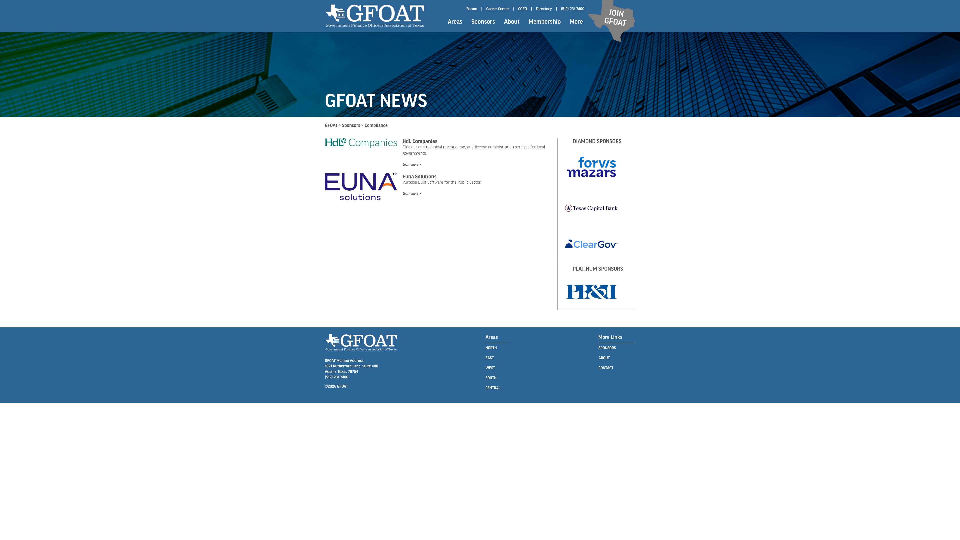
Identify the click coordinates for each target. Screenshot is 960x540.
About (512, 21)
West (490, 368)
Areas (455, 21)
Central (493, 388)
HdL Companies (420, 141)
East (490, 358)
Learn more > (412, 164)
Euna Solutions (420, 176)
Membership (545, 21)
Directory (544, 9)
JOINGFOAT (615, 18)
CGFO (522, 9)
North (491, 348)
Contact (605, 368)
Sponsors (483, 21)
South (491, 378)
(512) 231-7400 (572, 9)
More (576, 21)
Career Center (497, 9)
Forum (471, 9)
